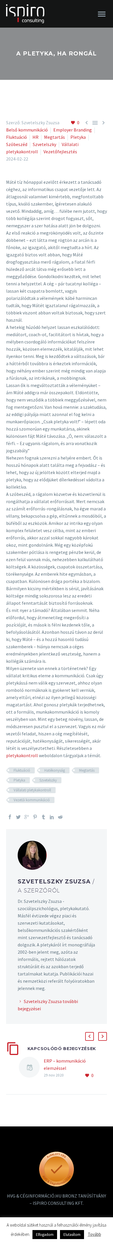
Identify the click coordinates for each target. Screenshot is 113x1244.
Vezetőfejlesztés (60, 151)
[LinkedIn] (52, 817)
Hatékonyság (54, 770)
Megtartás (54, 137)
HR (35, 137)
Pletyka (78, 137)
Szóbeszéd (16, 144)
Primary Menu (101, 14)
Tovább (94, 1234)
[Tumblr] (43, 817)
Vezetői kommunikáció (32, 799)
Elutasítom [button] (72, 1234)
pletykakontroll (22, 755)
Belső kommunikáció (27, 130)
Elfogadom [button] (45, 1234)
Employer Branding (72, 130)
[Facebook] (10, 817)
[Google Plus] (26, 817)
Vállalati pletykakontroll (32, 790)
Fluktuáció (16, 137)
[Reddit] (60, 817)
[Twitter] (18, 817)
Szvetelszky (44, 144)
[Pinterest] (35, 817)
